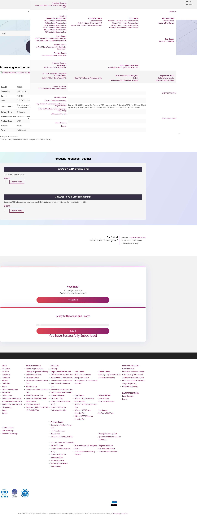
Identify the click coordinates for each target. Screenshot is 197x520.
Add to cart (17, 182)
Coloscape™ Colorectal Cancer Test (37, 382)
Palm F (135, 78)
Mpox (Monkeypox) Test (129, 65)
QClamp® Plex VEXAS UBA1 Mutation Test (36, 399)
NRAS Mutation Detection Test (55, 30)
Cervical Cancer (168, 21)
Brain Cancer (61, 36)
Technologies (7, 428)
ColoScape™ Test (96, 21)
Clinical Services (33, 366)
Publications (6, 392)
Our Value (5, 372)
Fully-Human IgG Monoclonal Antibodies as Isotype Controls (51, 105)
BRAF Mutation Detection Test (55, 25)
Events (63, 126)
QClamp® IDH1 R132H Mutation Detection (51, 41)
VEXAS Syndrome (59, 86)
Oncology (63, 16)
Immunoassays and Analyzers (127, 76)
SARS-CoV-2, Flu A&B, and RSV (55, 67)
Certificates (6, 383)
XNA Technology (8, 431)
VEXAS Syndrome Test (34, 395)
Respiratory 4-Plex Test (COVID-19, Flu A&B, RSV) (50, 6)
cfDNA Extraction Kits (58, 114)
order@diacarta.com (138, 237)
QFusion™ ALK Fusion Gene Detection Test (123, 21)
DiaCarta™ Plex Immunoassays (55, 101)
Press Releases (60, 123)
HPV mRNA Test (168, 18)
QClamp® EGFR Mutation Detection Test (123, 27)
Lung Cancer (133, 18)
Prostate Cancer (60, 53)
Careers (4, 410)
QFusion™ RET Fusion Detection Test (125, 23)
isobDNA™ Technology (10, 434)
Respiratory (61, 65)
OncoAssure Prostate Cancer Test (54, 55)
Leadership (6, 378)
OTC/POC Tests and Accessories (54, 73)
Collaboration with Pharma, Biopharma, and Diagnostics (12, 399)
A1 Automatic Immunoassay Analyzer (124, 80)
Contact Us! (73, 300)
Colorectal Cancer (95, 18)
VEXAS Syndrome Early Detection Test (52, 88)
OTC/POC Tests (60, 76)
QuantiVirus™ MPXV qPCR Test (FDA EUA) (123, 67)
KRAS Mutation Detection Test (55, 21)
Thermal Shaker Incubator (165, 80)
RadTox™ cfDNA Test (166, 41)
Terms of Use (124, 513)
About (4, 366)
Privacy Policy (7, 407)
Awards (4, 386)
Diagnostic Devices (167, 76)
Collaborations (7, 395)
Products (172, 12)
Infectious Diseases (59, 3)
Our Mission (6, 369)
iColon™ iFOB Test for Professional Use (88, 78)
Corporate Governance (10, 389)
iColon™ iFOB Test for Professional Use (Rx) (86, 25)
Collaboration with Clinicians (12, 404)
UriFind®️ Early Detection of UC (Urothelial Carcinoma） (51, 48)
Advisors (5, 381)
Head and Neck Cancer (166, 23)
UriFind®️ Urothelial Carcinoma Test (37, 391)
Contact (4, 413)
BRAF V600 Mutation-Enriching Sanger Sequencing (52, 110)
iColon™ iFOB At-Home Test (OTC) (90, 23)
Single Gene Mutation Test (56, 18)
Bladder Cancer (60, 45)
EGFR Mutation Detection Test (55, 32)
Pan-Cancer (169, 39)
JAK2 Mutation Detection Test (55, 23)
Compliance (6, 375)
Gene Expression (60, 97)
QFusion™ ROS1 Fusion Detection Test (124, 25)
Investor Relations (169, 118)
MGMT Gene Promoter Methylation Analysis (50, 38)
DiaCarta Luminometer (166, 78)
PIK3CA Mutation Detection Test (54, 27)
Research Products (169, 93)
